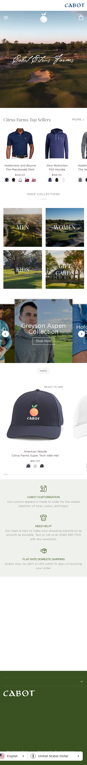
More (77, 119)
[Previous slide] (5, 334)
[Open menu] (9, 17)
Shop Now (43, 341)
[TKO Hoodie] (56, 143)
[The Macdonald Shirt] (20, 143)
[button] (43, 681)
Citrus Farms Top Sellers (27, 119)
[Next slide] (81, 334)
